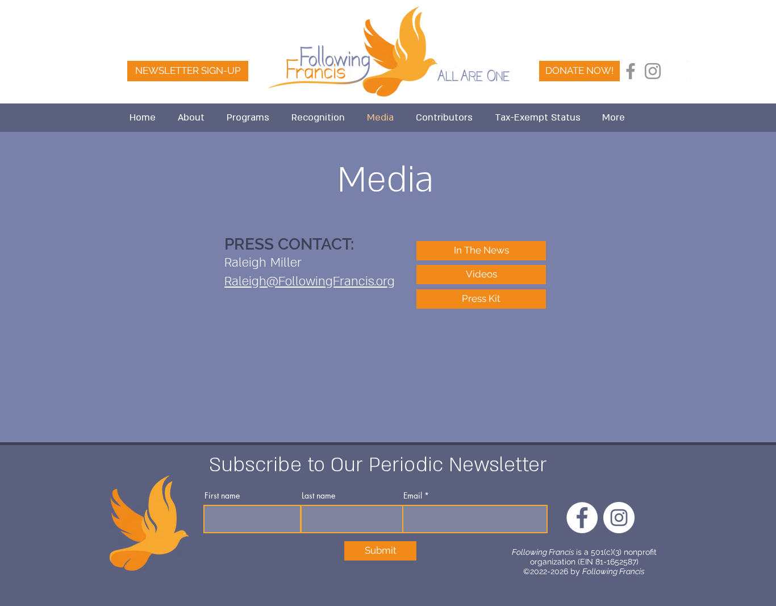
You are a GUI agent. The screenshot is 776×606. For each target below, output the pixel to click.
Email (412, 496)
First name (222, 496)
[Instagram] (653, 71)
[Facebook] (630, 71)
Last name (318, 496)
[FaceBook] (675, 71)
